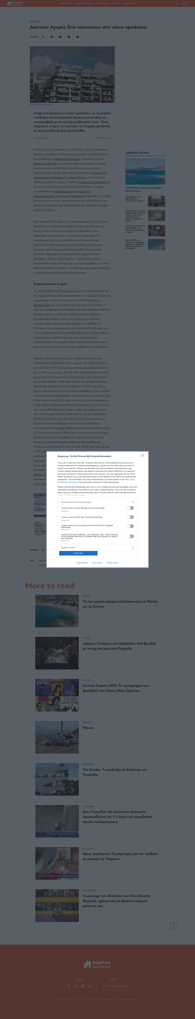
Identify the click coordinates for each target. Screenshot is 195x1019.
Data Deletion (82, 563)
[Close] (143, 456)
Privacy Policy (112, 563)
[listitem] (97, 502)
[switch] (130, 508)
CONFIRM (78, 553)
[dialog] (97, 509)
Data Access (97, 563)
